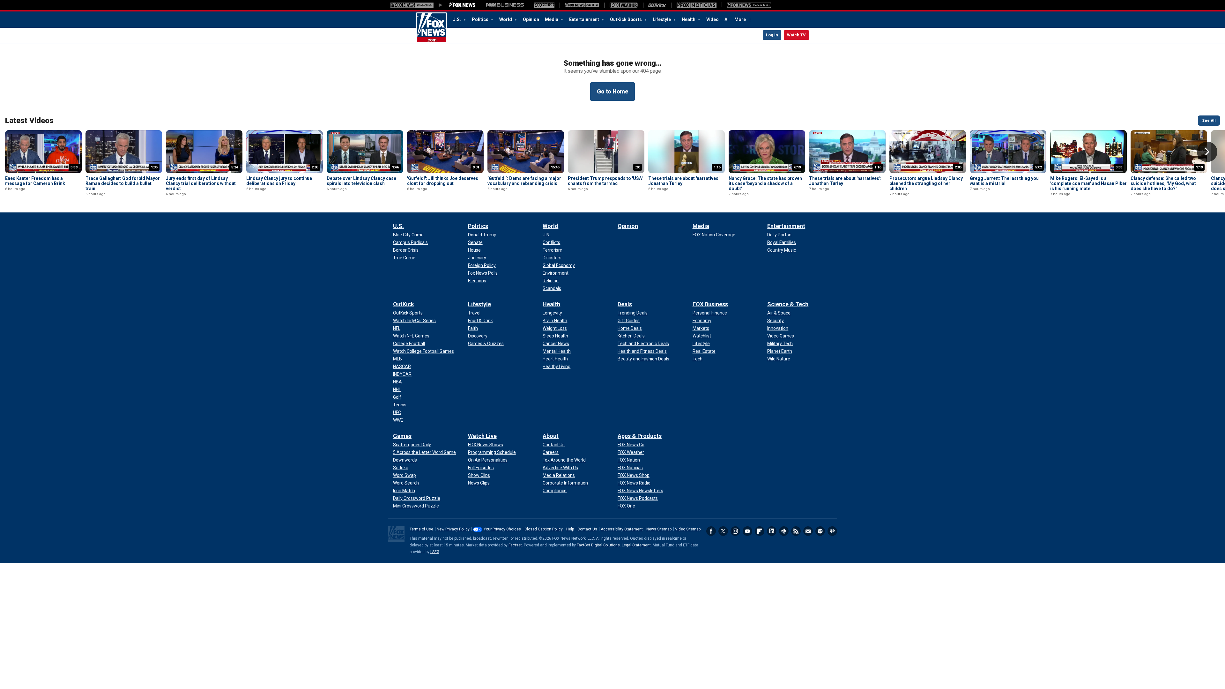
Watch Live (482, 436)
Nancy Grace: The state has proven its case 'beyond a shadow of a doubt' (765, 183)
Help (570, 529)
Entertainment (584, 19)
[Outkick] (657, 5)
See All (1209, 120)
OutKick (403, 304)
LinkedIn (771, 531)
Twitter (723, 531)
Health (689, 19)
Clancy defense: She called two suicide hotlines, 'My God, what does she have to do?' (1163, 183)
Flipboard (759, 531)
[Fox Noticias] (696, 5)
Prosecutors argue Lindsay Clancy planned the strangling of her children (926, 183)
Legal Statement (636, 545)
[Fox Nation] (544, 5)
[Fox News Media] (462, 5)
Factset (515, 545)
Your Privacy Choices (502, 529)
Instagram (735, 531)
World (506, 19)
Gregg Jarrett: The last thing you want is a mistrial (1004, 181)
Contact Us (587, 529)
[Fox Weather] (623, 5)
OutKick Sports (626, 19)
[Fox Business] (505, 5)
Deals (625, 304)
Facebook (711, 531)
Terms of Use (421, 529)
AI (726, 19)
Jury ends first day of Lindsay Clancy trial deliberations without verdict (201, 183)
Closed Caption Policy (543, 529)
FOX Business (710, 304)
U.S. (457, 19)
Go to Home (612, 91)
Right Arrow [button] (1207, 152)
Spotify (820, 531)
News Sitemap (659, 529)
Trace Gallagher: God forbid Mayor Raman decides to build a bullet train (122, 183)
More (740, 19)
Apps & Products (640, 436)
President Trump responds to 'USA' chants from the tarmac (605, 181)
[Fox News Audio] (582, 5)
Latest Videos (29, 120)
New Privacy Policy (453, 529)
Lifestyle (662, 19)
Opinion (531, 19)
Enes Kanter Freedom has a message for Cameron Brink (35, 181)
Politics (480, 19)
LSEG (434, 552)
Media (552, 19)
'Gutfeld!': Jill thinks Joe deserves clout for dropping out (442, 181)
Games (402, 436)
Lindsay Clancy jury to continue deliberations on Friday (279, 181)
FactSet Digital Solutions (598, 545)
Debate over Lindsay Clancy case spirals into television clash (361, 181)
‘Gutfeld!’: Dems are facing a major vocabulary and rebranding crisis (524, 181)
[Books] (749, 5)
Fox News (431, 27)
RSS (796, 531)
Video (712, 19)
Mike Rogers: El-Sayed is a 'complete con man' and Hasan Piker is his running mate (1088, 183)
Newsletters (808, 531)
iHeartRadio (832, 531)
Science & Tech (787, 304)
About (551, 436)
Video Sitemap (688, 529)
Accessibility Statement (622, 529)
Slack (784, 531)
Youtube (747, 531)
